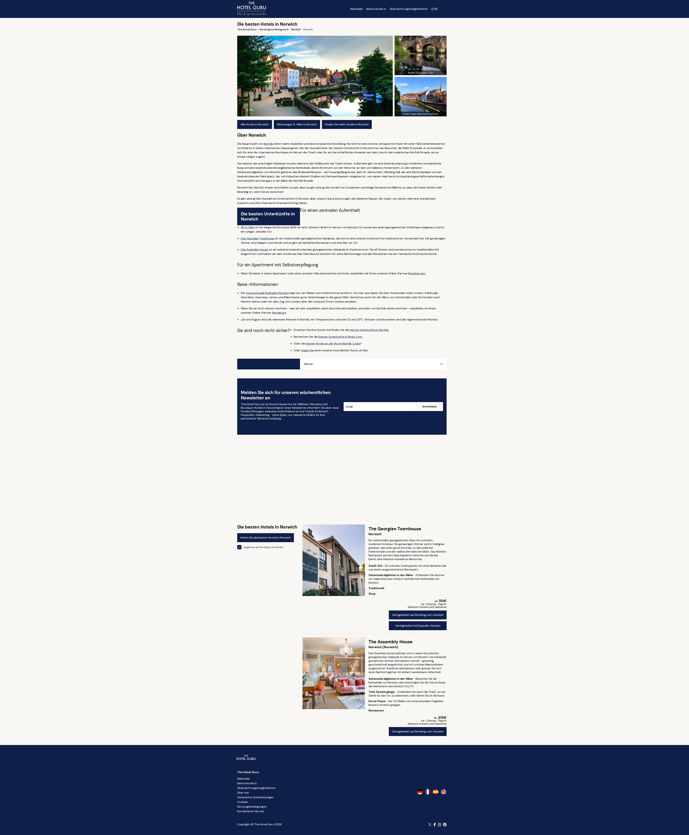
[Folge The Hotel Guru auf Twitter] (430, 824)
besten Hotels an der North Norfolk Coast (333, 343)
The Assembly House (391, 642)
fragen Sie (307, 350)
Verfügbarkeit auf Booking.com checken (418, 615)
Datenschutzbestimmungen (255, 797)
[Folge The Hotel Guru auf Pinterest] (445, 824)
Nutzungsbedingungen (252, 806)
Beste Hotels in (376, 9)
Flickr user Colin (424, 72)
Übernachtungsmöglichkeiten (409, 9)
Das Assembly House (254, 249)
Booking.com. (417, 273)
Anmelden (429, 406)
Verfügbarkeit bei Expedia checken (417, 626)
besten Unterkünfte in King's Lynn (340, 337)
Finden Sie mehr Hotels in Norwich (347, 124)
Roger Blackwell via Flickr (424, 113)
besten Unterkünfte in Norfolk (369, 330)
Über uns (243, 792)
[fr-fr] (428, 792)
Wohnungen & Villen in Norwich (297, 124)
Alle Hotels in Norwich (255, 124)
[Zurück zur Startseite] (251, 9)
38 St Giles (248, 227)
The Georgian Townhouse (395, 529)
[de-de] (420, 792)
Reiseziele (356, 9)
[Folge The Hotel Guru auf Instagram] (439, 824)
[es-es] (436, 792)
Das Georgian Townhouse (258, 238)
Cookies (242, 802)
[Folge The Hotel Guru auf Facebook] (435, 824)
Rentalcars (279, 313)
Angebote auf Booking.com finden (263, 547)
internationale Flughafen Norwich (267, 293)
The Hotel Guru (248, 772)
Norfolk (268, 144)
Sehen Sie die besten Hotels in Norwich (265, 537)
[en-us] (443, 792)
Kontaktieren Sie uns (250, 811)
